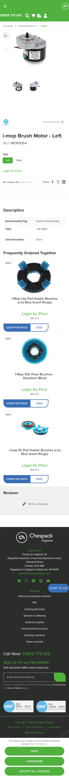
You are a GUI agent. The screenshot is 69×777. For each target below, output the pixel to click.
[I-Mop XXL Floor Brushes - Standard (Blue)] (34, 352)
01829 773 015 (11, 15)
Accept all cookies (34, 771)
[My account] (45, 15)
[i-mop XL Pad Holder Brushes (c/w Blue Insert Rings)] (34, 428)
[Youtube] (48, 580)
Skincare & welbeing (34, 616)
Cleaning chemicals (34, 635)
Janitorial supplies (34, 622)
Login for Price (12, 171)
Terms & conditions (35, 727)
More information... (38, 743)
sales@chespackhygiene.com (34, 573)
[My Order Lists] (39, 15)
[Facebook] (19, 580)
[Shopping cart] (33, 15)
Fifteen (40, 732)
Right (19, 160)
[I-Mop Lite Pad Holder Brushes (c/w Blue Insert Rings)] (34, 276)
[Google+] (41, 580)
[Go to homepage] (65, 6)
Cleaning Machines (34, 609)
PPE (34, 603)
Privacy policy (14, 727)
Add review (26, 182)
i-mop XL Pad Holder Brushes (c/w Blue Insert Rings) (34, 452)
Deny (35, 751)
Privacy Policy (59, 684)
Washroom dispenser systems (34, 596)
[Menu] (6, 6)
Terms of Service (15, 688)
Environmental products (34, 629)
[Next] (59, 49)
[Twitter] (26, 580)
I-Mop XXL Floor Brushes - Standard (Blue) (34, 376)
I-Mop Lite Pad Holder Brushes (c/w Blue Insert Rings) (35, 301)
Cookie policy (55, 727)
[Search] (27, 15)
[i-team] (6, 122)
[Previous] (5, 49)
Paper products (34, 642)
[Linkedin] (33, 580)
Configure (34, 761)
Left (8, 160)
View (39, 327)
